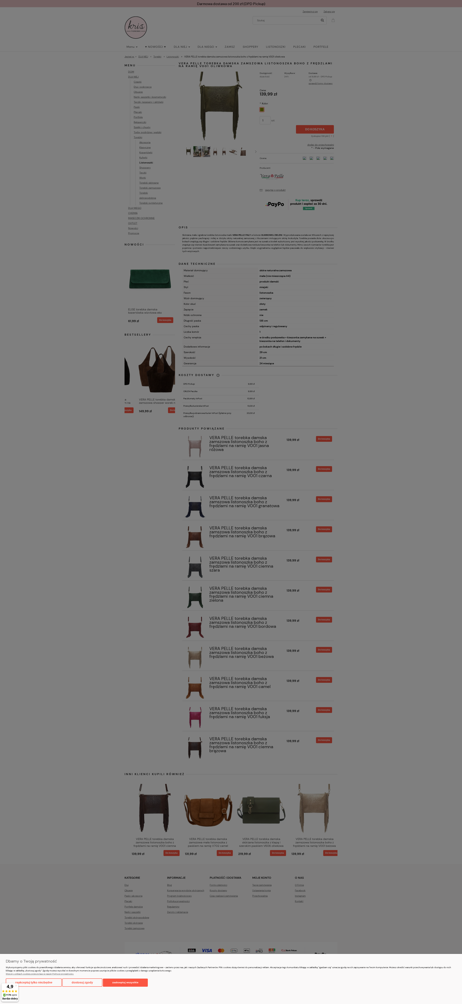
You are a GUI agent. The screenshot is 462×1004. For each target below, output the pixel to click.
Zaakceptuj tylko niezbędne (33, 982)
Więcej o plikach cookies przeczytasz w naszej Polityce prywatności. (40, 973)
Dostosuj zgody (82, 982)
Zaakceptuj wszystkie (125, 982)
